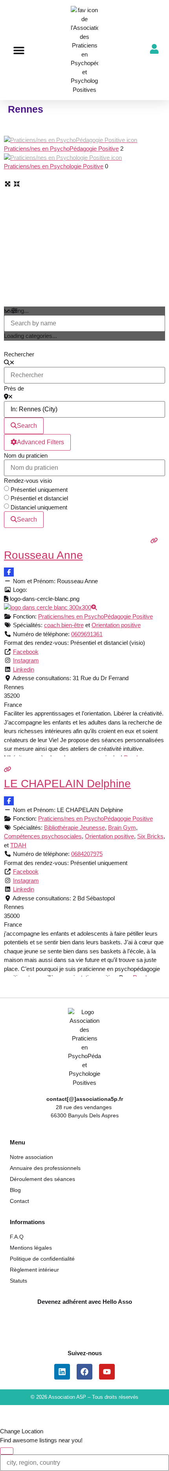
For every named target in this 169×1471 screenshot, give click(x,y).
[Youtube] (107, 1372)
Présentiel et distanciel (39, 498)
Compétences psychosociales (43, 836)
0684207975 (87, 853)
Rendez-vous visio (28, 481)
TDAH (18, 845)
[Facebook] (84, 1372)
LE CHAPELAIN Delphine (67, 783)
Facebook (26, 651)
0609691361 (87, 634)
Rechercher (19, 354)
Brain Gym (122, 827)
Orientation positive (116, 625)
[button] (19, 50)
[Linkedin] (62, 1372)
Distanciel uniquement (39, 507)
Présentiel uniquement (39, 490)
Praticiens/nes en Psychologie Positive (53, 166)
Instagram (26, 660)
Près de (14, 388)
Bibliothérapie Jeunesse (74, 827)
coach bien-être (64, 625)
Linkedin (23, 669)
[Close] (6, 1451)
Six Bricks (150, 836)
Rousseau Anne (43, 555)
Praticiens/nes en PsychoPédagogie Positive (61, 148)
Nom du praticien (26, 455)
